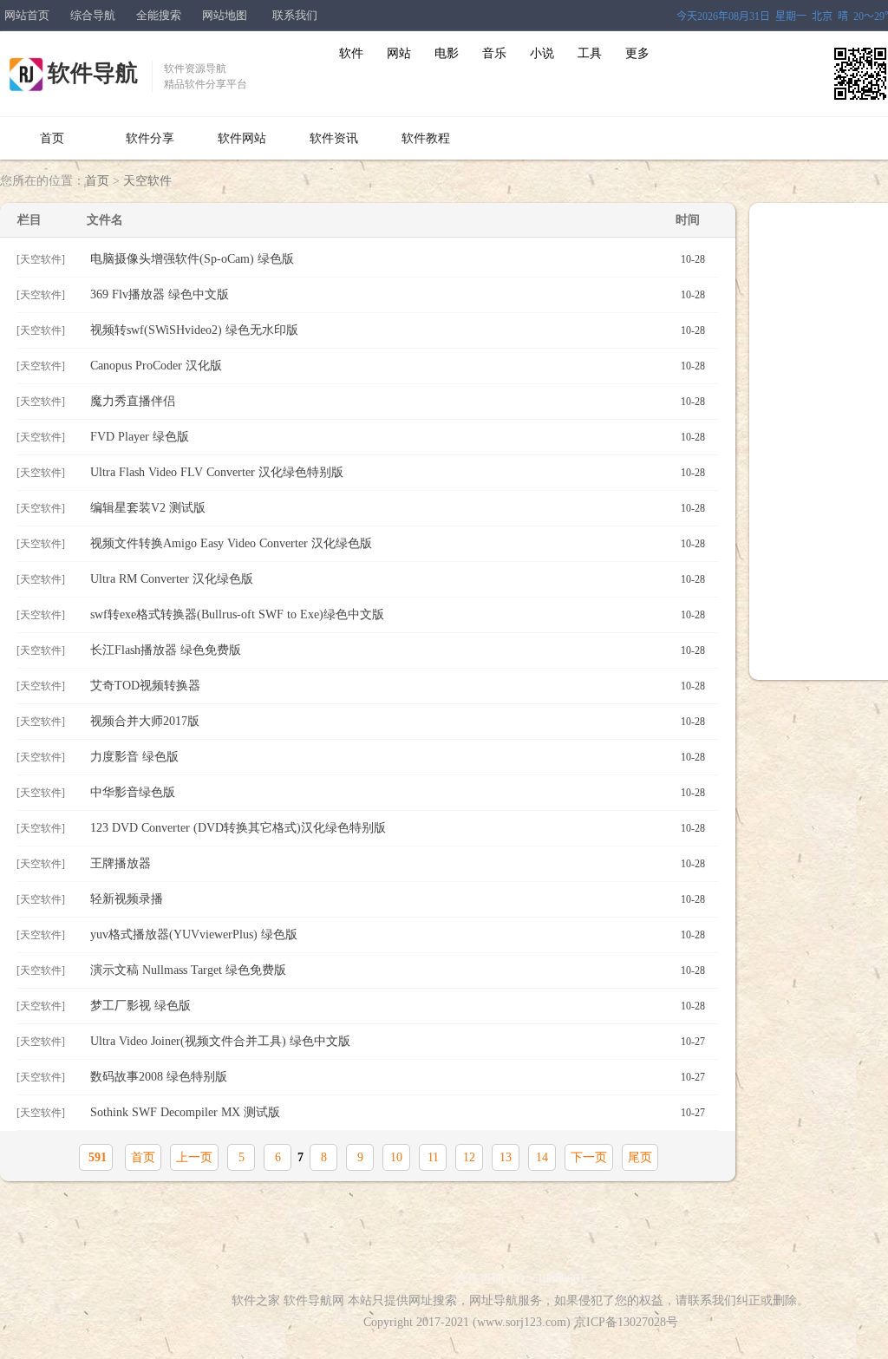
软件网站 (242, 138)
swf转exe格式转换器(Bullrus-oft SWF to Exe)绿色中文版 (397, 614)
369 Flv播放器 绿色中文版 (397, 294)
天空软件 (147, 180)
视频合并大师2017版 (397, 721)
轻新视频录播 (397, 898)
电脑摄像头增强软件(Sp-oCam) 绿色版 (397, 258)
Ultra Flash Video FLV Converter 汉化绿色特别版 (397, 472)
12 (469, 1157)
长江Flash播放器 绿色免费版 (397, 650)
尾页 (640, 1157)
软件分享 (150, 138)
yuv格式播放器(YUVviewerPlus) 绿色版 (397, 934)
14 (542, 1157)
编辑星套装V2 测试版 (397, 507)
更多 (637, 53)
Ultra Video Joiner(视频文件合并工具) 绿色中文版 (397, 1041)
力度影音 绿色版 (397, 756)
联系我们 (294, 15)
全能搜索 (158, 15)
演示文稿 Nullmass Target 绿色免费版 (397, 970)
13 (506, 1157)
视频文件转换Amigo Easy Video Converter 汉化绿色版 (397, 543)
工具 (590, 53)
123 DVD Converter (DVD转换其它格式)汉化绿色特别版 (397, 827)
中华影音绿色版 (397, 792)
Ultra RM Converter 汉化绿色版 (397, 578)
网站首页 (26, 15)
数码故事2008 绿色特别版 (397, 1076)
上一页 (194, 1157)
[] (40, 259)
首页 (52, 138)
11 (433, 1157)
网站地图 (224, 15)
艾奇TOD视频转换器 (397, 685)
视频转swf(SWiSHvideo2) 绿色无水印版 (397, 329)
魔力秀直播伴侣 (397, 401)
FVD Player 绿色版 (397, 436)
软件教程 (426, 138)
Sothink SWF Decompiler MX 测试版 (397, 1112)
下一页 (589, 1157)
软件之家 (256, 1300)
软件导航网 (314, 1300)
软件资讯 (334, 138)
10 (396, 1157)
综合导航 (92, 15)
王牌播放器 (397, 863)
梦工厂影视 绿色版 (397, 1005)
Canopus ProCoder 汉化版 (397, 365)
